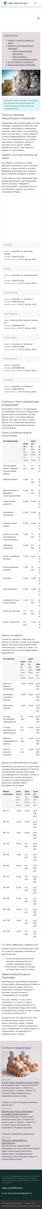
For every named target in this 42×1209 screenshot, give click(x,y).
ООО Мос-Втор (10, 292)
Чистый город (10, 337)
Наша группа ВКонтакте (12, 1188)
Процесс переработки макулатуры (14, 1141)
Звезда (7, 269)
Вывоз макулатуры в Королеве (21, 65)
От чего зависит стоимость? (21, 62)
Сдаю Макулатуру (17, 3)
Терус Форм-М (10, 314)
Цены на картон (19, 57)
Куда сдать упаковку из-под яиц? (20, 1082)
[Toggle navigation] (35, 3)
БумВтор (8, 245)
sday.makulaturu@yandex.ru (20, 1193)
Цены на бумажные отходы (24, 59)
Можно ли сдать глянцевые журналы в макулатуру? (17, 1112)
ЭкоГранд (8, 380)
